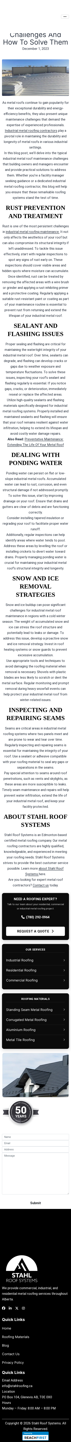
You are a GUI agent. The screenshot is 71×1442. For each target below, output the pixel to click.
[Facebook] (3, 1308)
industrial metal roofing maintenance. (32, 232)
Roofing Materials (15, 1337)
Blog (5, 1345)
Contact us (41, 885)
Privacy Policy (13, 1363)
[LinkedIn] (10, 1308)
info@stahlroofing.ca (17, 1386)
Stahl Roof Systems (46, 1423)
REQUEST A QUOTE (33, 931)
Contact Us (10, 1354)
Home (6, 1328)
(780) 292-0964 (38, 917)
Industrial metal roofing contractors (31, 131)
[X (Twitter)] (16, 1308)
